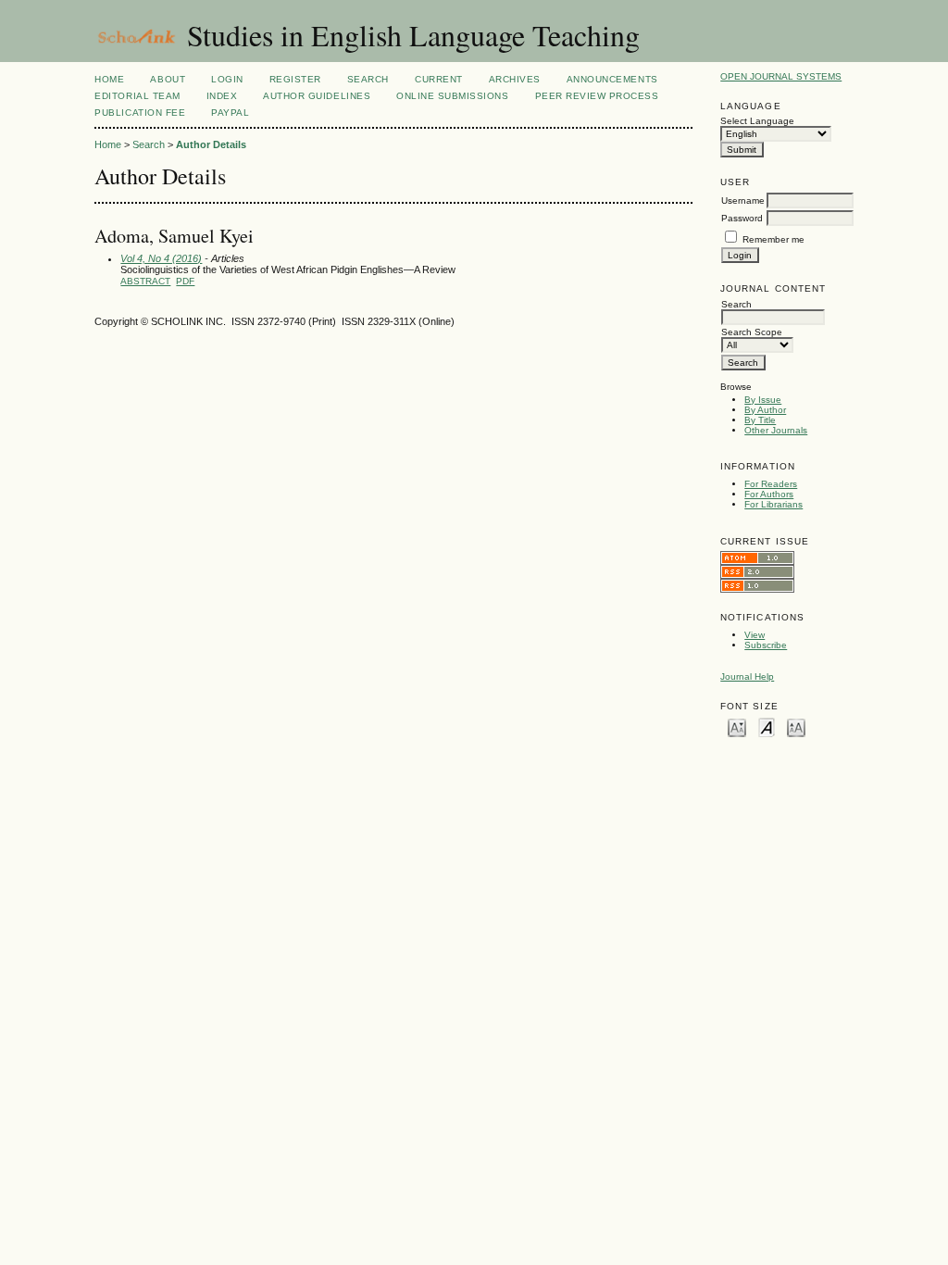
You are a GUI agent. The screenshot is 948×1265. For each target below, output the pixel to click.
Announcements (612, 79)
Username (743, 200)
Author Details (211, 144)
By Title (760, 420)
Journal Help (747, 676)
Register (295, 79)
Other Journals (775, 430)
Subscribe (765, 645)
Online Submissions (452, 96)
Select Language (757, 121)
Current (439, 79)
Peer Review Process (597, 96)
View (754, 635)
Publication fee (139, 112)
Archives (515, 79)
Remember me (773, 239)
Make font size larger (796, 726)
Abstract (145, 281)
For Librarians (773, 504)
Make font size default (766, 726)
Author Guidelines (316, 96)
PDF (185, 281)
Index (222, 96)
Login (227, 79)
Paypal (230, 112)
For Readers (770, 484)
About (167, 79)
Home (109, 79)
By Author (765, 410)
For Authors (768, 494)
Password (742, 218)
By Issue (762, 400)
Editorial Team (137, 96)
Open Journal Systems (781, 76)
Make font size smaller (737, 726)
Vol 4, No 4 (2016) (161, 258)
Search (368, 79)
